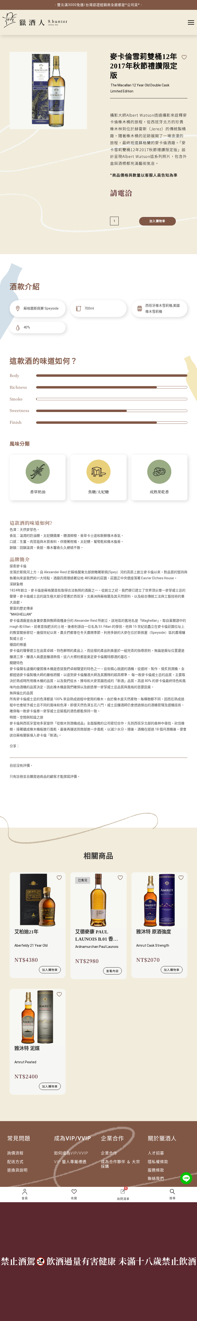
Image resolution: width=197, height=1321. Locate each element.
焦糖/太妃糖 (98, 492)
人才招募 (156, 1153)
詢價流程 (15, 1153)
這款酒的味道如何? (31, 522)
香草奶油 (37, 492)
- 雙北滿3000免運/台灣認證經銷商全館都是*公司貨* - (98, 5)
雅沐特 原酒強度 (153, 931)
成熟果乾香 (159, 492)
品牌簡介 (20, 559)
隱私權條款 (158, 1162)
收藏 (74, 1198)
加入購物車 (157, 221)
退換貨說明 (17, 1170)
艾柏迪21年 (26, 931)
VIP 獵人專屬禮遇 (70, 1162)
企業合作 (109, 1153)
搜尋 (172, 1198)
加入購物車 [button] (50, 970)
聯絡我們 (156, 1178)
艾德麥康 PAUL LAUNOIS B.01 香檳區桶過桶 (96, 936)
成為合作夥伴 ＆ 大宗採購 (120, 1164)
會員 (25, 1198)
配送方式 (15, 1162)
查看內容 (112, 971)
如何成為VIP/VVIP (71, 1153)
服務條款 (156, 1170)
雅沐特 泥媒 (27, 1048)
